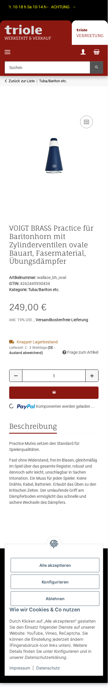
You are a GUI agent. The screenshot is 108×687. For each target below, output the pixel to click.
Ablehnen (55, 598)
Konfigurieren (55, 581)
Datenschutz (48, 667)
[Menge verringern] (15, 376)
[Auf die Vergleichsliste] (86, 122)
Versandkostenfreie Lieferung (62, 319)
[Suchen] (96, 67)
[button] (83, 52)
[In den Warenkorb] (13, 108)
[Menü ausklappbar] (7, 48)
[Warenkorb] (96, 52)
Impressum (19, 667)
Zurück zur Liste (22, 81)
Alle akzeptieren (55, 565)
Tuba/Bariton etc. (43, 289)
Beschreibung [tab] (33, 426)
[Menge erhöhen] (92, 376)
